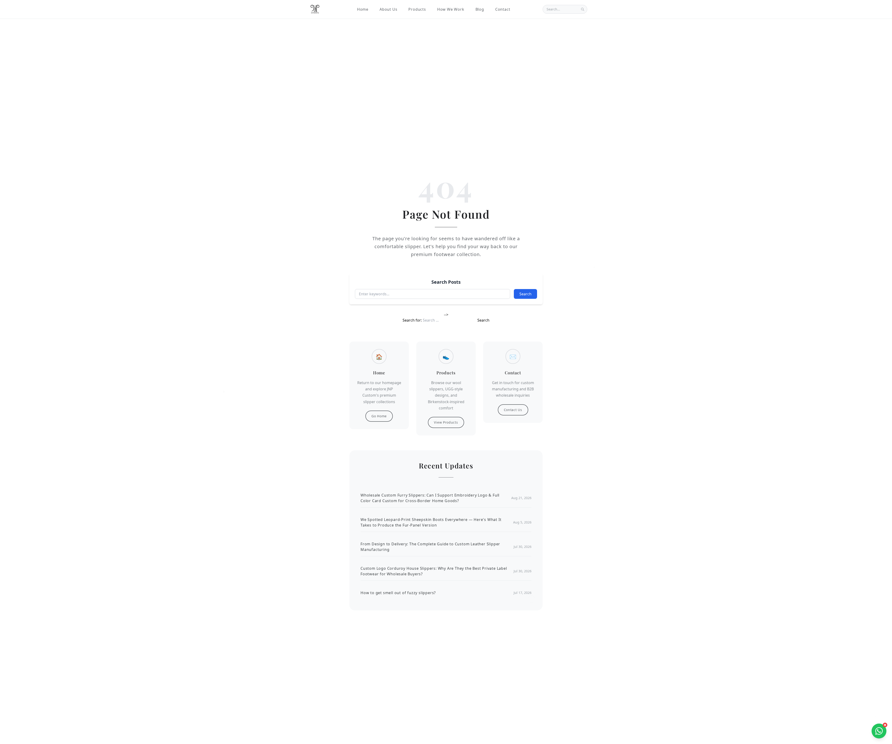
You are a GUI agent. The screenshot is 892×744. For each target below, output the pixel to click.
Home (362, 9)
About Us (388, 9)
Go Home (379, 416)
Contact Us (513, 410)
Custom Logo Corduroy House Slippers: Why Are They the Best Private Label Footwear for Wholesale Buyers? (434, 571)
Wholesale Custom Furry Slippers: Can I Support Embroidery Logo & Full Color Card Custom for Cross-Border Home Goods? (430, 498)
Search (525, 293)
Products (417, 9)
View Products (446, 422)
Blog (480, 9)
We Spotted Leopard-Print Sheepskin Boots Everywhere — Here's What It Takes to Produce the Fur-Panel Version (431, 522)
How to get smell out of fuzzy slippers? (398, 592)
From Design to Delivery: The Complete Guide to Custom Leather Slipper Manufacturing (430, 546)
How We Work (450, 9)
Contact (502, 9)
